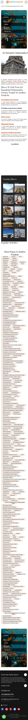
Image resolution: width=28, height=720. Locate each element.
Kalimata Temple (6, 421)
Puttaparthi (5, 263)
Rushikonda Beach (7, 382)
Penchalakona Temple (7, 449)
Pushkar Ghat (14, 500)
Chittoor (18, 270)
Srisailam (11, 270)
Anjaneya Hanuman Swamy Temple (10, 609)
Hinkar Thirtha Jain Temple (8, 364)
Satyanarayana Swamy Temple (9, 484)
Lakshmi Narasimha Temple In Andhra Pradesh (13, 554)
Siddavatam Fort (6, 524)
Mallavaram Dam (6, 549)
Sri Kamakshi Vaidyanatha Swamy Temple (14, 6)
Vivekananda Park (16, 493)
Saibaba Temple (15, 461)
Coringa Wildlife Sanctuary (8, 281)
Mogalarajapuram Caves (8, 368)
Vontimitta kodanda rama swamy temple (11, 514)
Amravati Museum (7, 433)
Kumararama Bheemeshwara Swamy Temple (12, 489)
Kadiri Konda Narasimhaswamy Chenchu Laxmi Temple (15, 613)
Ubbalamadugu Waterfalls (8, 574)
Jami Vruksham (17, 540)
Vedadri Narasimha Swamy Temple (10, 315)
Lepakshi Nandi (18, 590)
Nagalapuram (6, 288)
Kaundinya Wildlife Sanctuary (9, 584)
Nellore (20, 256)
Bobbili (14, 537)
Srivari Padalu (6, 343)
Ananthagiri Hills (6, 267)
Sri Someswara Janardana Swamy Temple (12, 595)
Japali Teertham (17, 329)
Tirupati (22, 263)
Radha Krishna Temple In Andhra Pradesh (12, 376)
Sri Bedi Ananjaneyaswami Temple (10, 334)
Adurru (14, 491)
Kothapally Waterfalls (15, 429)
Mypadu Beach (17, 293)
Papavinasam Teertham (8, 330)
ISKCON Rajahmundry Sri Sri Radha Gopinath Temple (15, 503)
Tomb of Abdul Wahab (19, 459)
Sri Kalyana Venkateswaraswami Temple (11, 348)
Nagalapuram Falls (21, 574)
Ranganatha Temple (7, 445)
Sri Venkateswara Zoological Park (10, 337)
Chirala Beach (15, 288)
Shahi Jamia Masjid (7, 558)
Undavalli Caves (6, 355)
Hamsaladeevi (6, 290)
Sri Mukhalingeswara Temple (9, 602)
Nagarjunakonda (6, 274)
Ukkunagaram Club (18, 428)
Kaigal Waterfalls (6, 586)
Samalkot (14, 272)
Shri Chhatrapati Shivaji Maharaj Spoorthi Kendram (13, 470)
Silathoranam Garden (20, 311)
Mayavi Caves (12, 307)
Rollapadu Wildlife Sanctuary (9, 276)
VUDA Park (5, 429)
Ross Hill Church (6, 401)
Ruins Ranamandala (7, 561)
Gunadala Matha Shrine (8, 362)
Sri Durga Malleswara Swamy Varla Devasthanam (13, 353)
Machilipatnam (6, 258)
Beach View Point (6, 428)
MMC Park (5, 565)
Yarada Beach (6, 297)
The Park (16, 396)
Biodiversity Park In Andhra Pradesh (10, 623)
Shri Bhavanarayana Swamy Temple (10, 486)
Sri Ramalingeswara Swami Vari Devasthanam (13, 360)
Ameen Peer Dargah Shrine (9, 512)
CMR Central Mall (6, 431)
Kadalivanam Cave (7, 293)
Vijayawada (15, 267)
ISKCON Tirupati (6, 325)
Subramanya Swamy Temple (9, 369)
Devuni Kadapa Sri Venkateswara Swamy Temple (13, 519)
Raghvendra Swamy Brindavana (10, 467)
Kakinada (13, 256)
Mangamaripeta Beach (7, 406)
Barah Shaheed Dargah (20, 445)
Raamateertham (6, 537)
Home (2, 6)
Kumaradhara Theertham (8, 588)
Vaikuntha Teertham (7, 346)
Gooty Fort (5, 529)
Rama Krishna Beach (19, 295)
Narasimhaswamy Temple (8, 444)
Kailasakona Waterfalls (7, 577)
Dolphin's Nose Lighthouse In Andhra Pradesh (12, 410)
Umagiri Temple (6, 607)
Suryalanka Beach (7, 440)
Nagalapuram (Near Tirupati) (9, 292)
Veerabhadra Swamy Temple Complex (11, 591)
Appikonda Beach (18, 304)
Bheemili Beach (18, 385)
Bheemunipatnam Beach (8, 299)
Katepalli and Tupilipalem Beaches (10, 454)
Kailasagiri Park (6, 387)
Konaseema (14, 260)
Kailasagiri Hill (16, 412)
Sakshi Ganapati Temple (16, 463)
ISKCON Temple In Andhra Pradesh (10, 526)
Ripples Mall (5, 373)
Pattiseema (12, 495)
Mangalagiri (22, 438)
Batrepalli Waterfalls (7, 615)
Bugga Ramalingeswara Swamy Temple (11, 617)
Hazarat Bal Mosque (7, 380)
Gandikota (5, 269)
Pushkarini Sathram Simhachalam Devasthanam (13, 408)
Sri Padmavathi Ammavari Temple (10, 316)
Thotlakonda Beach (15, 392)
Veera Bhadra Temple (7, 531)
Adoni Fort (5, 556)
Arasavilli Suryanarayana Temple (10, 604)
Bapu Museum (6, 378)
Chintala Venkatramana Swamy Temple (11, 619)
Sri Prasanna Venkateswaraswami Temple (12, 350)
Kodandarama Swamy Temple (9, 352)
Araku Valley (13, 265)
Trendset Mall (19, 362)
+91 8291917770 (7, 694)
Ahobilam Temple (6, 284)
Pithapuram (5, 488)
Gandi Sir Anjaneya (7, 517)
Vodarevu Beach (6, 552)
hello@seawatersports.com (10, 699)
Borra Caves (5, 277)
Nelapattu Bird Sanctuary (8, 447)
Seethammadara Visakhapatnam (10, 419)
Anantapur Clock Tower (8, 533)
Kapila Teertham (16, 327)
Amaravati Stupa (6, 442)
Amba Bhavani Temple (15, 556)
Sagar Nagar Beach (21, 405)
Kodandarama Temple (7, 521)
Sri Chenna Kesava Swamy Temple (10, 522)
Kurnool (20, 269)
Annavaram (22, 261)
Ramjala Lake (17, 558)
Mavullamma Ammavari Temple (18, 593)
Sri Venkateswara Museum (8, 339)
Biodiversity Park (6, 412)
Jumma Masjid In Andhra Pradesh (10, 474)
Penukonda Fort (6, 528)
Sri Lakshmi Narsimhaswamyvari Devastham (12, 426)
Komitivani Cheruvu (19, 561)
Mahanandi (5, 463)
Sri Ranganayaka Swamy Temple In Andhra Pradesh (14, 479)
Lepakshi (14, 258)
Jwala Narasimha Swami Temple (10, 544)
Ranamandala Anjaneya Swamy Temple (11, 475)
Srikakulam (17, 598)
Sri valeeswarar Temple (18, 586)
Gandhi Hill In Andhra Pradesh (9, 366)
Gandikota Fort (17, 510)
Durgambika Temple (7, 590)
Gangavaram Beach (7, 304)
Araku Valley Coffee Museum (9, 383)
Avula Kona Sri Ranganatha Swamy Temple (12, 621)
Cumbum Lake (15, 290)
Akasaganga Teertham (7, 311)
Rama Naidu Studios (18, 424)
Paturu (18, 444)
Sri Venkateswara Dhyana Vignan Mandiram (12, 320)
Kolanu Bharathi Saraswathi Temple (10, 481)
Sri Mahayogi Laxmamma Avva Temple (11, 472)
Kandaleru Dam (14, 451)
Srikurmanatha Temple (7, 600)
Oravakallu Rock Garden (18, 283)
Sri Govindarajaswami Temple (9, 322)
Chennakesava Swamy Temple (9, 547)
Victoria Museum (16, 378)
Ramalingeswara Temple (18, 442)
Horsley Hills (14, 277)
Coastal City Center (7, 598)
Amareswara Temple (18, 431)
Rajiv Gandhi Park (7, 371)
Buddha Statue (6, 461)
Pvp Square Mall (18, 380)
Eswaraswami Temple (7, 477)
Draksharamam (6, 283)
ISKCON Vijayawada (7, 359)
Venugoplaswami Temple (8, 458)
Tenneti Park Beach (7, 396)
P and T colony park (15, 565)
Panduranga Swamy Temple (9, 567)
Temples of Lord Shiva (7, 572)
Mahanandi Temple (7, 545)
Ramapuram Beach (16, 297)
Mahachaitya (5, 435)
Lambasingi (5, 286)
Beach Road (5, 306)
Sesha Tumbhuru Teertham (19, 325)
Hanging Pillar (21, 307)
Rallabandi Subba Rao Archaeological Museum (13, 508)
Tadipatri (21, 286)
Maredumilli (19, 281)
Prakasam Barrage (17, 355)
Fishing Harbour (19, 406)
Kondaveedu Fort (15, 435)
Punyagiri (21, 537)
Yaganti (19, 276)
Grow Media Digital (14, 717)
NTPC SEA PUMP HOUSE (9, 398)
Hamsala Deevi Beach (19, 302)
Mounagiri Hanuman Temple (17, 529)
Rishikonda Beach (7, 279)
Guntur (4, 270)
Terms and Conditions (14, 714)
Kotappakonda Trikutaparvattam (9, 438)
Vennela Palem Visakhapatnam (9, 399)
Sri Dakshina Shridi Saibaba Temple (10, 563)
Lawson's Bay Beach (15, 306)
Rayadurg (15, 284)
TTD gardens (5, 318)
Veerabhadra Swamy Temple (9, 515)
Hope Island (21, 491)
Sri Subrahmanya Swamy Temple (10, 583)
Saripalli (17, 533)
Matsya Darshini (6, 413)
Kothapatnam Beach (7, 302)
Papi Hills (5, 495)
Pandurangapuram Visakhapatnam (10, 403)
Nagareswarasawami (7, 459)
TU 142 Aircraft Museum (8, 405)
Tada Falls (20, 292)
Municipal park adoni (7, 560)
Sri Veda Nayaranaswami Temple (10, 341)
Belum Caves (6, 456)
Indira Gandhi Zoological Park (9, 300)
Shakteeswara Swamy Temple (9, 597)
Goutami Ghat (21, 498)
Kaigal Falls (13, 286)
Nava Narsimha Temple (8, 465)
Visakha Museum (17, 413)
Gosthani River (6, 535)
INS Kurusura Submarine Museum (10, 391)
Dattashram (18, 572)
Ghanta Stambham (7, 540)
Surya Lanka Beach (7, 295)
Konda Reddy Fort (16, 456)
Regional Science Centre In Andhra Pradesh (12, 345)
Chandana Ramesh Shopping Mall (10, 579)
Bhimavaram (5, 593)
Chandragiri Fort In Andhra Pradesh (10, 332)
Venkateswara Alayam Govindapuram (11, 538)
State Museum (6, 493)
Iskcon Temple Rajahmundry (9, 498)
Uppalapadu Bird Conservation (9, 436)
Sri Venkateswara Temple (8, 309)
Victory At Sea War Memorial (9, 422)
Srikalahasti (5, 261)
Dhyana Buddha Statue (19, 433)
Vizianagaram (6, 272)
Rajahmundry (6, 260)
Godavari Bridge (6, 497)
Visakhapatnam (14, 263)
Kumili (14, 535)
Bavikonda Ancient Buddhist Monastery (11, 417)
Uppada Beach (6, 491)
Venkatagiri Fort (19, 449)
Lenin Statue (16, 371)
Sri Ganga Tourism (7, 510)
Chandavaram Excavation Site (9, 551)
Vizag (4, 307)
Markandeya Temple (7, 505)
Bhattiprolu (16, 440)
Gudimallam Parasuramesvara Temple (11, 581)
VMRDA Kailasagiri (7, 389)
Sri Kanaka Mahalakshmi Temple (10, 394)
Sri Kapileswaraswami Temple (9, 575)
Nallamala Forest (6, 482)
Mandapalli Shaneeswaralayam (9, 507)
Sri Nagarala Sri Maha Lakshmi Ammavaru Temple (13, 375)
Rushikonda (5, 392)
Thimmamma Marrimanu (18, 528)
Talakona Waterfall (6, 329)
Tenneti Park (5, 415)
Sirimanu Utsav (6, 542)
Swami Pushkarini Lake (8, 313)
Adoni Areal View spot (19, 560)
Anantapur (13, 269)
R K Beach (15, 387)
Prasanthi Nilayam (7, 611)
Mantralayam (14, 261)
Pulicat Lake (5, 451)
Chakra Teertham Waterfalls (9, 336)
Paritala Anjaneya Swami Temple (10, 357)
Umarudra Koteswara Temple (9, 605)
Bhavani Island (17, 279)
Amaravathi (5, 265)
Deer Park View (6, 327)
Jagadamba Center (7, 424)
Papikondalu (5, 256)
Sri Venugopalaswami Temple (9, 323)
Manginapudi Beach (7, 568)
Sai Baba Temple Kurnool (8, 468)
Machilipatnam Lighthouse (8, 570)
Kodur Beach (5, 452)
